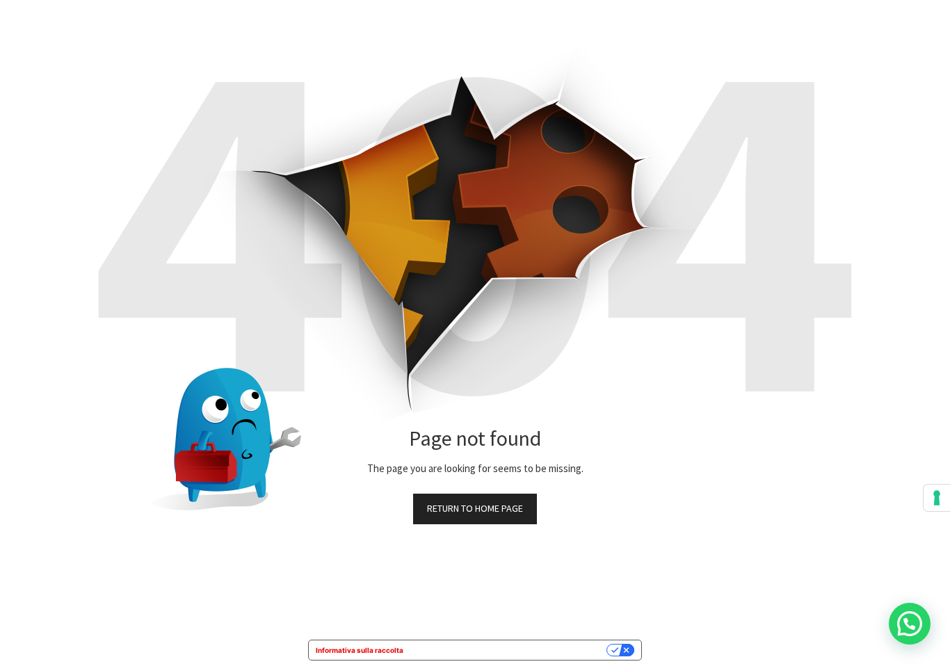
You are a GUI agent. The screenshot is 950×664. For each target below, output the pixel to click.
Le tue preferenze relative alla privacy (509, 650)
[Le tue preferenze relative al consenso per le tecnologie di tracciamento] (937, 498)
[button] (910, 624)
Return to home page (475, 508)
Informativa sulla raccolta (359, 650)
